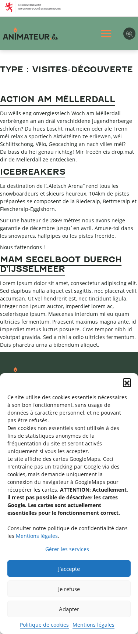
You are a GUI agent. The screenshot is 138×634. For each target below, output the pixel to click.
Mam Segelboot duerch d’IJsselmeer (60, 264)
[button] (127, 382)
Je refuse (69, 589)
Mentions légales (37, 535)
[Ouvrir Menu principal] (106, 34)
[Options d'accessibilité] (129, 33)
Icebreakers (32, 171)
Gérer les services (67, 549)
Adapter (69, 609)
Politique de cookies (44, 624)
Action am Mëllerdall (57, 99)
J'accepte (69, 568)
